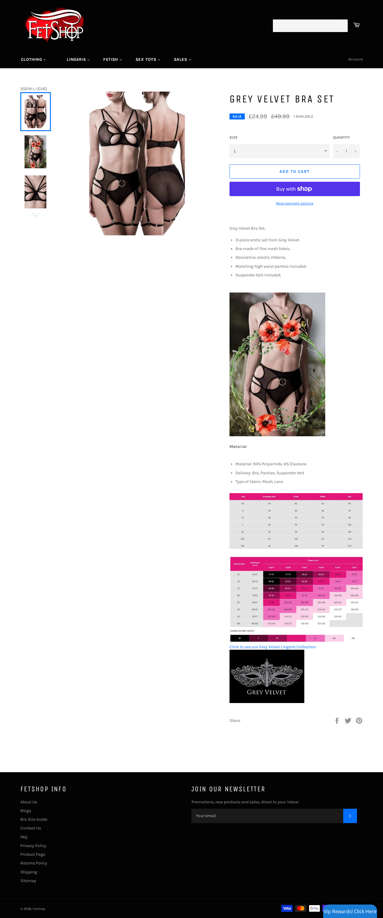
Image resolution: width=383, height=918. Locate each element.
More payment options (294, 203)
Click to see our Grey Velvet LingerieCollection (273, 646)
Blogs (25, 810)
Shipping (28, 872)
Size (234, 137)
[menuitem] (33, 59)
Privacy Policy (33, 845)
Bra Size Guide (33, 819)
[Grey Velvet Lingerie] (267, 701)
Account (355, 59)
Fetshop (39, 909)
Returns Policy (33, 863)
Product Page (32, 854)
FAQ (23, 837)
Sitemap (28, 880)
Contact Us (30, 828)
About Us (28, 802)
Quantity (341, 137)
